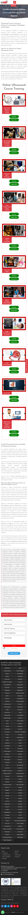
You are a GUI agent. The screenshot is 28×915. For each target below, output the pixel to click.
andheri (20, 679)
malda (7, 776)
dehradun (20, 706)
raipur (20, 801)
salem (7, 809)
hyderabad (20, 737)
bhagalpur (20, 690)
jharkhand (20, 751)
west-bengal (7, 840)
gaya (7, 720)
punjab (20, 798)
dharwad (7, 712)
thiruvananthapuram (20, 820)
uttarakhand (20, 829)
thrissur (7, 823)
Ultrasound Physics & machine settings (7, 110)
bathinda (20, 687)
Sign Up (13, 5)
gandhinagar (7, 718)
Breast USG (7, 393)
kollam (20, 762)
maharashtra (7, 773)
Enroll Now (4, 858)
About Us (17, 851)
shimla (20, 809)
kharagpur (7, 759)
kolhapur (20, 759)
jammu (7, 748)
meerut (7, 779)
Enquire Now (14, 119)
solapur (20, 812)
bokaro (7, 698)
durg (20, 712)
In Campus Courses (6, 854)
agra (20, 668)
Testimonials (5, 853)
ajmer (7, 673)
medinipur (20, 776)
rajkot (20, 804)
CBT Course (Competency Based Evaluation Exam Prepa (7, 424)
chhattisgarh (20, 701)
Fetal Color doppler (7, 270)
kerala (20, 756)
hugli (7, 737)
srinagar (7, 815)
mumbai (20, 781)
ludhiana (20, 768)
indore (20, 740)
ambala (20, 676)
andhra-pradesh (7, 682)
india (7, 740)
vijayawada (20, 834)
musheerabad (7, 784)
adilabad (7, 668)
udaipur (20, 826)
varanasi (20, 831)
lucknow (7, 768)
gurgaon (20, 726)
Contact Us (17, 856)
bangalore (20, 684)
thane (7, 820)
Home (3, 851)
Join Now (14, 116)
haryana (7, 731)
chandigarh (20, 698)
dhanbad (20, 709)
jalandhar (7, 745)
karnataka (7, 756)
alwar (7, 676)
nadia (20, 787)
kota (7, 765)
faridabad (20, 715)
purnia (7, 801)
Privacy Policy (18, 854)
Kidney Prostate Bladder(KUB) (7, 302)
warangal (20, 837)
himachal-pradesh (20, 731)
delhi (7, 709)
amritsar (7, 679)
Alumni (16, 853)
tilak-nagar (20, 823)
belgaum (7, 690)
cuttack (20, 704)
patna (20, 795)
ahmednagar (20, 670)
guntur (7, 726)
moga (20, 779)
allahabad (20, 673)
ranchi (7, 806)
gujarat (20, 723)
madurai (20, 770)
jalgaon (20, 745)
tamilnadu (7, 817)
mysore (7, 787)
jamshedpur (7, 751)
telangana (20, 817)
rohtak (20, 806)
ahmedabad (7, 670)
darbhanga (7, 706)
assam (20, 682)
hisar (7, 734)
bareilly (7, 687)
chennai (7, 701)
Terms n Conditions (6, 856)
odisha (20, 792)
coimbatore (7, 704)
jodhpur (7, 754)
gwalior (20, 729)
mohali (7, 781)
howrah (20, 734)
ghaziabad (20, 720)
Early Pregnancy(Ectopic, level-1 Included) (7, 207)
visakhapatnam (7, 837)
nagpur (7, 790)
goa (7, 723)
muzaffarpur (20, 784)
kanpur (20, 754)
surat (20, 815)
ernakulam (7, 715)
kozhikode (20, 765)
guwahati (7, 729)
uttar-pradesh (7, 829)
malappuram (20, 773)
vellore (7, 834)
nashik (20, 790)
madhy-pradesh (7, 770)
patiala (7, 795)
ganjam (20, 718)
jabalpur (7, 743)
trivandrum (7, 826)
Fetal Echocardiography (7, 364)
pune (7, 798)
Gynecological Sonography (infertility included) (7, 143)
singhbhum (7, 812)
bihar (7, 695)
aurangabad (7, 684)
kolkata (7, 762)
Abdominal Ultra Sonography (7, 175)
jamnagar (20, 748)
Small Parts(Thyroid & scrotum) (6, 333)
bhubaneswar (20, 693)
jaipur (20, 743)
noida (7, 792)
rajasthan (7, 804)
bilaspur (20, 695)
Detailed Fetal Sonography (7, 240)
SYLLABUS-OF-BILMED (26, 366)
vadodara (7, 831)
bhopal (7, 693)
